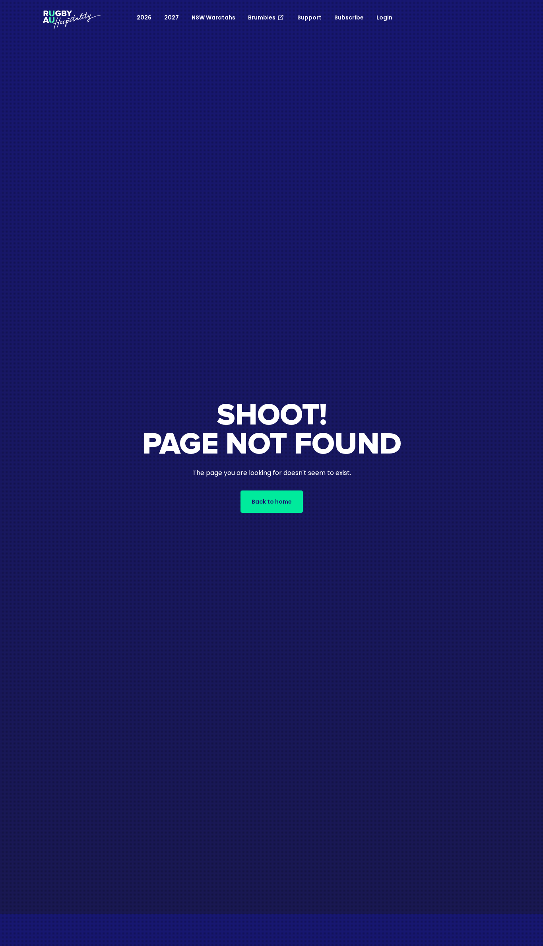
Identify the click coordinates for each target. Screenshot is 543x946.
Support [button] (309, 17)
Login (384, 17)
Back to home (272, 502)
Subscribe (349, 17)
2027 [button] (171, 17)
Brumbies (262, 17)
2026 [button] (144, 17)
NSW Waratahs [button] (213, 17)
